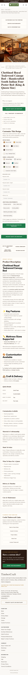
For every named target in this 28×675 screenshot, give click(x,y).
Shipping (3, 657)
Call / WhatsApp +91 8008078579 (14, 113)
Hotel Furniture (5, 634)
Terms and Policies (14, 672)
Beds (2, 611)
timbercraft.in (4, 598)
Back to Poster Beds (14, 527)
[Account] (23, 5)
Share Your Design (6, 629)
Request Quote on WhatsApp (14, 108)
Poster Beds (7, 9)
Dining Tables (4, 615)
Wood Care (14, 538)
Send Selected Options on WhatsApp (14, 225)
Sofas (2, 613)
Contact (3, 650)
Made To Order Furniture (7, 639)
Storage (3, 618)
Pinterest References (6, 636)
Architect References (6, 632)
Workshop (3, 648)
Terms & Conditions (6, 666)
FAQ (2, 659)
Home (2, 9)
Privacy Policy (4, 664)
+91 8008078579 (5, 596)
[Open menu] (2, 5)
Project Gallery (14, 534)
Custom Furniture (14, 531)
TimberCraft (8, 574)
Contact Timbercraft (14, 542)
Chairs (2, 620)
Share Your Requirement (14, 565)
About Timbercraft (5, 645)
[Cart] (26, 5)
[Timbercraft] (14, 4)
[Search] (4, 5)
